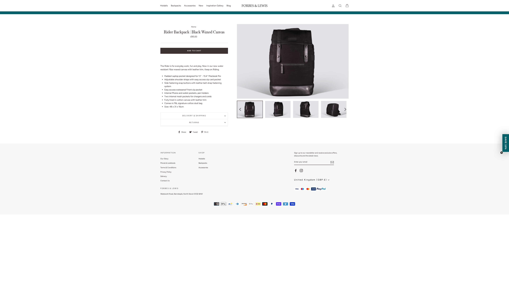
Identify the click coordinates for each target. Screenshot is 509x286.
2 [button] (288, 120)
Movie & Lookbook (167, 163)
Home (193, 27)
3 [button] (291, 120)
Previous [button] (240, 109)
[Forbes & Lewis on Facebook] (295, 170)
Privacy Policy (165, 172)
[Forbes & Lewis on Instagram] (301, 170)
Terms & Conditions (168, 167)
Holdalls (164, 5)
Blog (229, 5)
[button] (505, 143)
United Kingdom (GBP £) (311, 179)
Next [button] (345, 109)
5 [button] (296, 120)
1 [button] (286, 120)
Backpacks (176, 5)
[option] (293, 61)
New (201, 5)
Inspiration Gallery (214, 5)
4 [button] (294, 120)
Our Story (164, 159)
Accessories (190, 5)
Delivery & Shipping (194, 116)
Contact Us (165, 181)
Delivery (163, 176)
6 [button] (299, 120)
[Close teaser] (501, 152)
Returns (194, 122)
